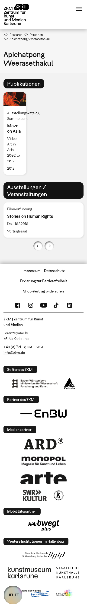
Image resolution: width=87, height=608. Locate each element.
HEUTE (13, 595)
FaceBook (17, 305)
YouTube (43, 305)
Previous (38, 246)
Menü (79, 9)
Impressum (32, 271)
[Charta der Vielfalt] (31, 593)
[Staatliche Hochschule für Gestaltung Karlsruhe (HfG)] (43, 555)
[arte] (43, 478)
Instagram (30, 305)
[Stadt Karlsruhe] (69, 383)
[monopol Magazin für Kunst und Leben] (43, 461)
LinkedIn (69, 305)
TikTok (56, 305)
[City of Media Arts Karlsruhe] (64, 593)
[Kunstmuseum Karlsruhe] (29, 572)
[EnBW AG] (43, 414)
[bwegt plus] (43, 525)
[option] (16, 133)
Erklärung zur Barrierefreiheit (43, 281)
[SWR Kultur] (35, 495)
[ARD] (43, 444)
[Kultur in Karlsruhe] (58, 495)
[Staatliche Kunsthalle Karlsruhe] (67, 572)
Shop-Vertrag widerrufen (43, 291)
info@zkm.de (14, 352)
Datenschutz (54, 271)
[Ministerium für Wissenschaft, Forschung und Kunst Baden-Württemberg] (35, 383)
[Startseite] (19, 14)
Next (49, 246)
